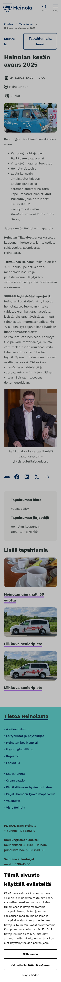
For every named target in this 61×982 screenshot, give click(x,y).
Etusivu (8, 24)
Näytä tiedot (30, 975)
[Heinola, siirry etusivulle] (17, 8)
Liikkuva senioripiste (23, 644)
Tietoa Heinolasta (26, 716)
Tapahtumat (26, 24)
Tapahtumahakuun (40, 41)
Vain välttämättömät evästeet (30, 965)
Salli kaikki (30, 954)
